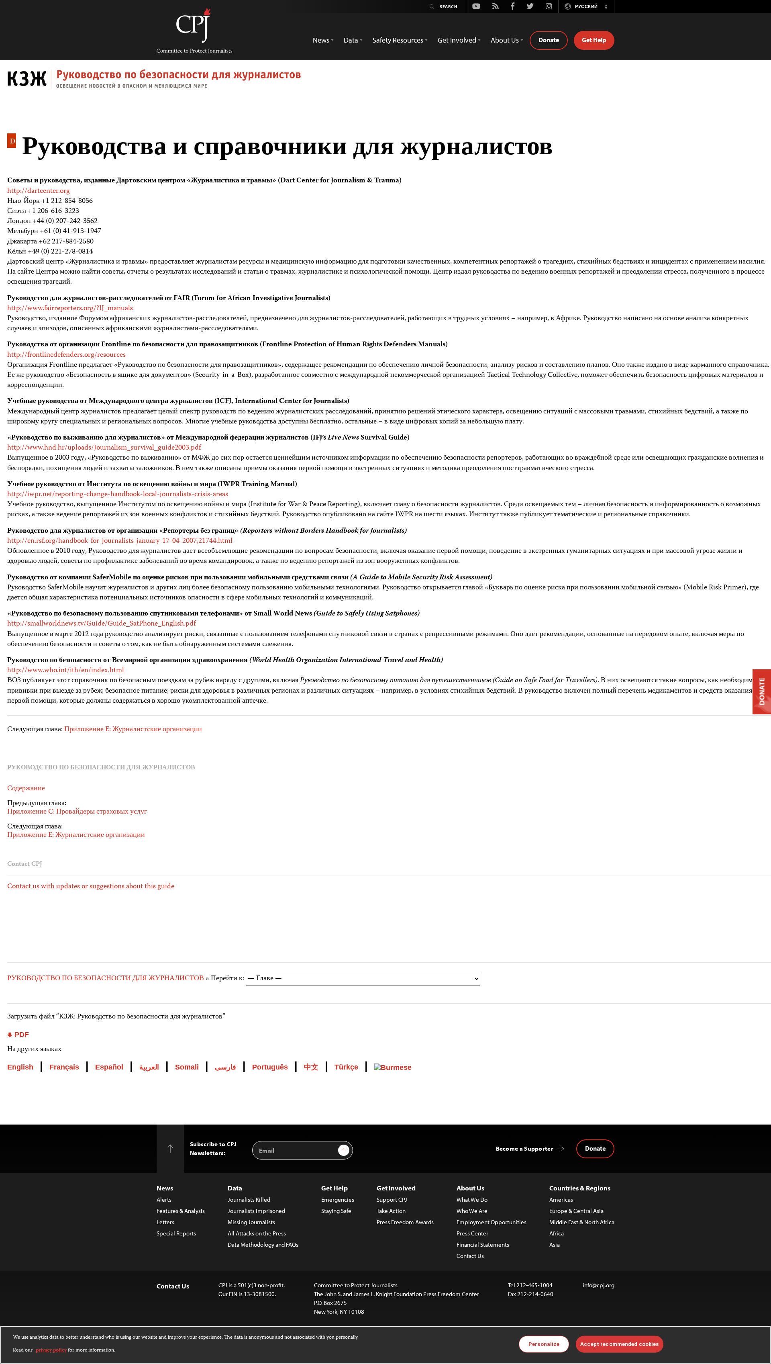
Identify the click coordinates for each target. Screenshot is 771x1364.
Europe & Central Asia (576, 1211)
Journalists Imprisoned (256, 1211)
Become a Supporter (524, 1148)
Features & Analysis (181, 1211)
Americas (561, 1199)
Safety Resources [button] (398, 40)
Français (64, 1067)
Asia (554, 1244)
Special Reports (176, 1233)
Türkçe (346, 1067)
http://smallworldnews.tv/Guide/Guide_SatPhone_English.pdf (101, 624)
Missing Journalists (251, 1222)
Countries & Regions (579, 1188)
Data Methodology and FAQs (263, 1244)
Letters (165, 1222)
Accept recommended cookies (619, 1344)
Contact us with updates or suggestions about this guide (90, 887)
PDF (20, 1035)
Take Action (391, 1211)
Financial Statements (483, 1244)
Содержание (26, 789)
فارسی (225, 1067)
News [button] (321, 40)
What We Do (472, 1199)
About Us (470, 1188)
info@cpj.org (598, 1285)
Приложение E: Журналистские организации (133, 730)
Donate (548, 40)
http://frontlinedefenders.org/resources (66, 355)
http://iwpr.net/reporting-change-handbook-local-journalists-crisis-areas (117, 495)
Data (235, 1188)
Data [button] (351, 40)
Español (109, 1067)
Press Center (472, 1233)
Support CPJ (392, 1199)
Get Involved (396, 1188)
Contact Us (470, 1256)
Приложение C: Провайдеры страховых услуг (77, 812)
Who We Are (472, 1211)
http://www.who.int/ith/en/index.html (65, 671)
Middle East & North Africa (581, 1222)
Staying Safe (336, 1211)
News (165, 1188)
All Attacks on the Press (257, 1233)
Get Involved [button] (457, 40)
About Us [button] (505, 40)
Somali (187, 1067)
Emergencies (337, 1199)
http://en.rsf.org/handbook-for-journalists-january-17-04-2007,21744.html (120, 541)
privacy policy (51, 1350)
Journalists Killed (249, 1199)
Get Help (594, 40)
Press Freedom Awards (405, 1222)
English (20, 1067)
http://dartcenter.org (38, 191)
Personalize (543, 1344)
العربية (149, 1067)
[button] (606, 6)
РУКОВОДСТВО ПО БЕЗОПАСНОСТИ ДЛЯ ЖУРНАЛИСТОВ (106, 979)
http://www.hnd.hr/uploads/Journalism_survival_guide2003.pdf (104, 448)
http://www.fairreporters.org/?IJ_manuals (70, 309)
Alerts (164, 1199)
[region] (385, 1345)
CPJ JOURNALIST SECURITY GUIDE (389, 82)
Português (270, 1067)
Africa (556, 1233)
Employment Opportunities (491, 1222)
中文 (311, 1067)
